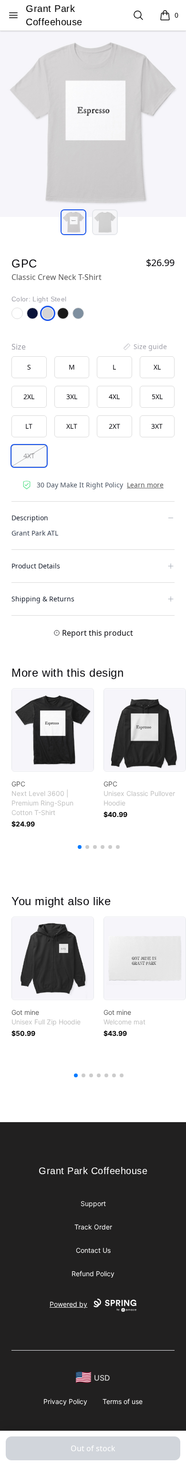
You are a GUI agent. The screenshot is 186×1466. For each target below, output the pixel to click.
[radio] (29, 367)
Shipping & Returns (42, 598)
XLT (71, 426)
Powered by (68, 1304)
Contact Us (93, 1250)
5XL (157, 396)
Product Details (35, 565)
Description (29, 517)
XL (157, 367)
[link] (52, 730)
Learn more (145, 484)
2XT (114, 426)
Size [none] (18, 346)
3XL (71, 396)
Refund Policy (93, 1274)
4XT (29, 455)
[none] (144, 346)
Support (93, 1203)
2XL (28, 396)
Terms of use (123, 1401)
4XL (114, 396)
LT (28, 426)
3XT (157, 426)
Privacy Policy (65, 1401)
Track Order (93, 1227)
